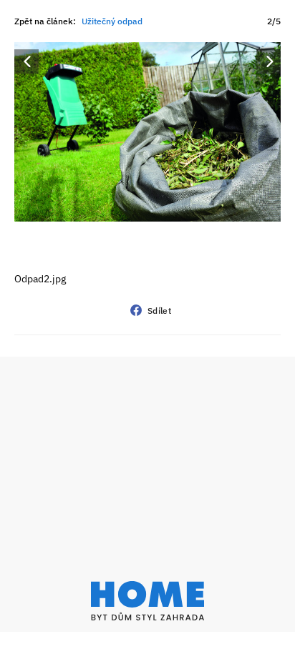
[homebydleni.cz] (147, 600)
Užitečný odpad (112, 21)
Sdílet (159, 310)
